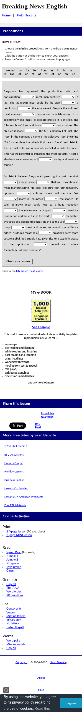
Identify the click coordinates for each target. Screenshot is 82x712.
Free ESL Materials (15, 505)
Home (6, 15)
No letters (12, 623)
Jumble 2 (12, 559)
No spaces (13, 563)
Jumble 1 (12, 556)
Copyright (21, 662)
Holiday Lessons (14, 471)
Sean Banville (58, 662)
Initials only (13, 619)
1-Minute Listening (15, 446)
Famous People (13, 463)
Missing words (15, 644)
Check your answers (18, 261)
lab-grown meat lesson (29, 271)
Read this (42, 708)
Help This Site (26, 15)
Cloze (10, 570)
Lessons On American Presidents (23, 497)
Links (41, 690)
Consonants (14, 608)
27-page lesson (16, 531)
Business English (14, 480)
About (41, 677)
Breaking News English (34, 6)
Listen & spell (15, 627)
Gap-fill (11, 584)
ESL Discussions (14, 454)
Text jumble (13, 567)
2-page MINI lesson (19, 535)
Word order (13, 591)
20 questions (14, 595)
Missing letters (16, 616)
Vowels (11, 612)
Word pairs (13, 640)
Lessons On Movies (16, 488)
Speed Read (13, 552)
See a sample (41, 327)
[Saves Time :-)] (41, 310)
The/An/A (12, 588)
